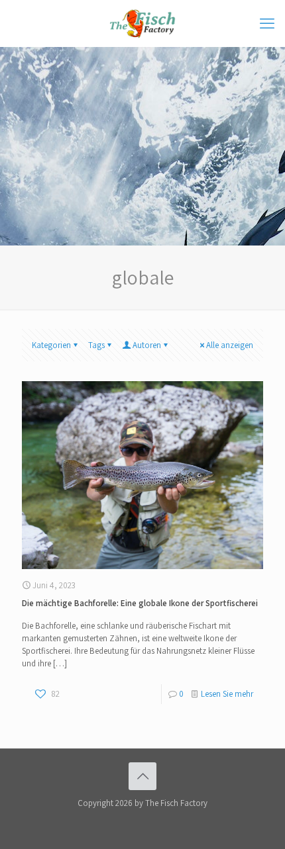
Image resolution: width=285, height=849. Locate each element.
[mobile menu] (267, 23)
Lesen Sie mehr (227, 693)
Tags (96, 345)
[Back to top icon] (142, 776)
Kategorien (51, 345)
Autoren (147, 345)
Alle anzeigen (229, 345)
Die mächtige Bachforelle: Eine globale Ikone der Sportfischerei (140, 603)
